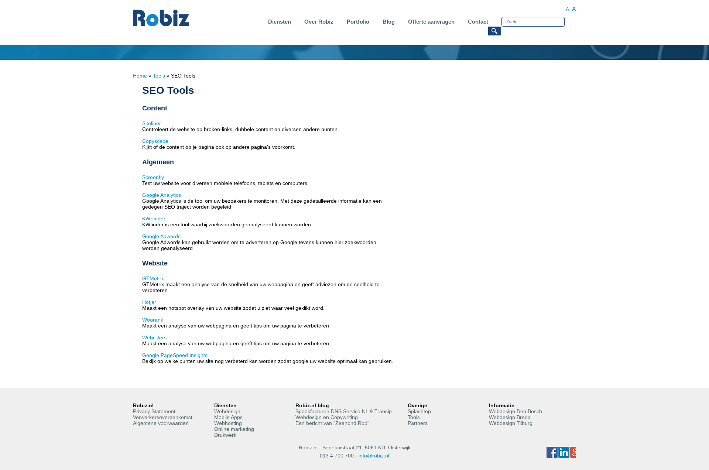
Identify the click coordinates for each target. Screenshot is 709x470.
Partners (418, 423)
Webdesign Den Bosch (515, 411)
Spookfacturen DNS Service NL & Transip (343, 411)
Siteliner (151, 123)
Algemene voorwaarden (161, 423)
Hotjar (149, 302)
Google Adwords (161, 236)
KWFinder (153, 219)
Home (140, 76)
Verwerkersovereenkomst (162, 417)
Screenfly (153, 177)
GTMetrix (153, 278)
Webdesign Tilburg (510, 423)
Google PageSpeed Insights (175, 355)
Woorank (152, 320)
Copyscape (155, 141)
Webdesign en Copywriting (326, 417)
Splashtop (419, 411)
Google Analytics (161, 195)
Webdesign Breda (510, 417)
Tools (159, 76)
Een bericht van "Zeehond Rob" (332, 423)
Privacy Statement (154, 411)
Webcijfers (154, 337)
